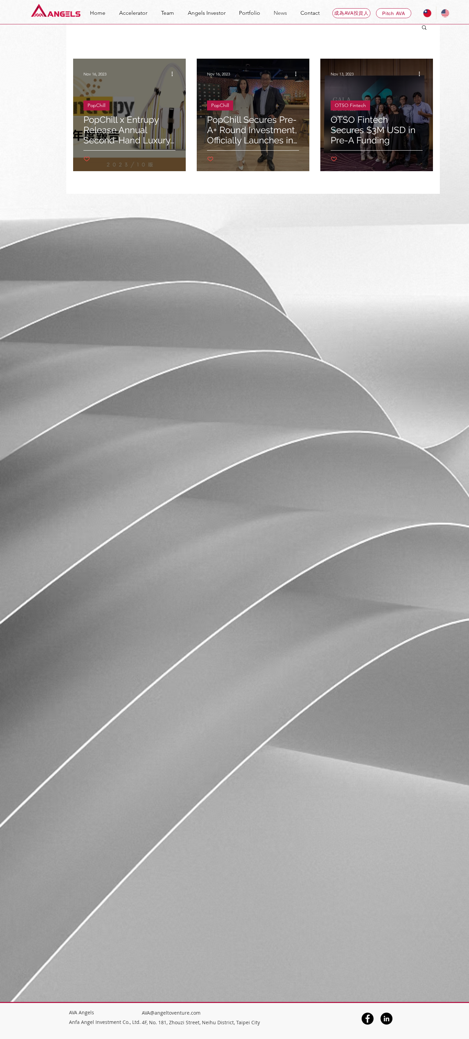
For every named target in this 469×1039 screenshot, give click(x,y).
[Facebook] (368, 1019)
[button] (424, 28)
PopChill (96, 105)
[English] (445, 13)
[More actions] (174, 74)
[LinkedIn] (386, 1019)
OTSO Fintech (350, 105)
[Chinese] (427, 13)
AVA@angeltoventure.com (171, 1013)
